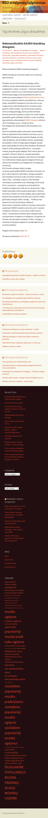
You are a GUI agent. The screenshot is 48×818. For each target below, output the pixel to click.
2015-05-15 (24, 236)
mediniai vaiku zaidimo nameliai (13, 605)
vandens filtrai (10, 755)
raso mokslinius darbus (11, 648)
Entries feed (9, 560)
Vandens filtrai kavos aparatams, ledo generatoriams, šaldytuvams (14, 538)
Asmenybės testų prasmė (14, 403)
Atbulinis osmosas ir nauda (11, 346)
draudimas (13, 58)
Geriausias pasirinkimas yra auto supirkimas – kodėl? (20, 329)
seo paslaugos (11, 675)
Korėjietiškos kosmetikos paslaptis (14, 314)
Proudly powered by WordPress (13, 813)
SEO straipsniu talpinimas (16, 289)
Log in (7, 556)
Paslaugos (34, 50)
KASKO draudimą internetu (33, 97)
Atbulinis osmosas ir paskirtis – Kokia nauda (17, 381)
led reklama (19, 593)
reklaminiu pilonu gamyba (13, 662)
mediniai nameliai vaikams (12, 600)
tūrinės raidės (9, 750)
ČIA (26, 230)
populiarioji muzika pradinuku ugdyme (14, 636)
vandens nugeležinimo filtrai (14, 761)
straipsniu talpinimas (10, 747)
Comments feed (10, 563)
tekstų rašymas (20, 747)
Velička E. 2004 (16, 763)
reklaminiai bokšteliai (12, 654)
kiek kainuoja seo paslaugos (14, 590)
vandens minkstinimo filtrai (14, 758)
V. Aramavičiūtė (11, 752)
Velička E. (8, 763)
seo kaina (9, 665)
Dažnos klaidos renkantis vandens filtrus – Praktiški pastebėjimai (13, 514)
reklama (19, 651)
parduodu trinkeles (11, 624)
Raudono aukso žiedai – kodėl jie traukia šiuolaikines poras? (22, 378)
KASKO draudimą (32, 120)
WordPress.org (10, 567)
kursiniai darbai (10, 593)
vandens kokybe (20, 755)
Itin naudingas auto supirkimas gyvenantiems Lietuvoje (21, 298)
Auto (17, 50)
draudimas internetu (25, 58)
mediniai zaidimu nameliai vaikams (14, 608)
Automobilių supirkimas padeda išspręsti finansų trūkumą (22, 333)
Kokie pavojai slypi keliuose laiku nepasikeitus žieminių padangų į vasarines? (14, 456)
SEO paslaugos (11, 270)
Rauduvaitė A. (11, 651)
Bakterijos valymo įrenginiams (14, 500)
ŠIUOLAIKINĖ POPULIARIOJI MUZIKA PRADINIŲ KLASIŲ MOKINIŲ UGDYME (15, 782)
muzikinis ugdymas (13, 621)
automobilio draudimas (19, 55)
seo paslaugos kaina (15, 679)
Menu (4, 23)
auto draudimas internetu (19, 53)
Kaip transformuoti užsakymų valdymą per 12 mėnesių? (21, 343)
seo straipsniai (8, 682)
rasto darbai (21, 648)
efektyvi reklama (10, 584)
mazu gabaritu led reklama (12, 598)
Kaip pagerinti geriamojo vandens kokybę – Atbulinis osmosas (23, 275)
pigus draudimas (16, 63)
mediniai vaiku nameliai (11, 603)
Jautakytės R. (11, 587)
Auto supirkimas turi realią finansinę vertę (16, 362)
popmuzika (10, 627)
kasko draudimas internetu (19, 60)
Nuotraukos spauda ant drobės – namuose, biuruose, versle (23, 294)
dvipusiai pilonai (10, 582)
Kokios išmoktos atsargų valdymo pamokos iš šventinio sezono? (15, 408)
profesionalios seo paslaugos (15, 646)
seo (23, 662)
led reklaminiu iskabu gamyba (13, 595)
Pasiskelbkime (25, 50)
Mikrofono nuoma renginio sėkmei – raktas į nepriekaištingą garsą (14, 429)
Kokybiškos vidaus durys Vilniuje (13, 279)
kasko (35, 58)
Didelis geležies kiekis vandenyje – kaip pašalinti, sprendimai (14, 529)
